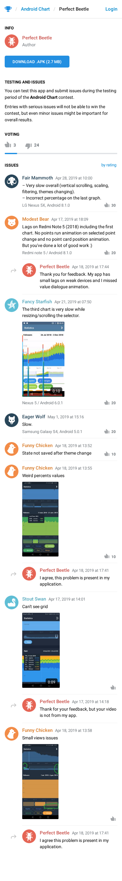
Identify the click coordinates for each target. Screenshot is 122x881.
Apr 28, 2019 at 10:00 (73, 178)
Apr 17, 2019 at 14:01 (66, 599)
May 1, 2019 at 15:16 (66, 417)
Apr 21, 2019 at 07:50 (72, 302)
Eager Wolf (33, 417)
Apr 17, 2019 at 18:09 (69, 219)
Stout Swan (34, 599)
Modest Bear (35, 219)
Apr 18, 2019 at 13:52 (73, 445)
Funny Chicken (37, 445)
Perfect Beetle (37, 38)
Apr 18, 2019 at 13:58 (73, 730)
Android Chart (35, 9)
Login (111, 9)
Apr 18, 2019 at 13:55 (73, 468)
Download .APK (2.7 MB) (37, 61)
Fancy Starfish (37, 302)
